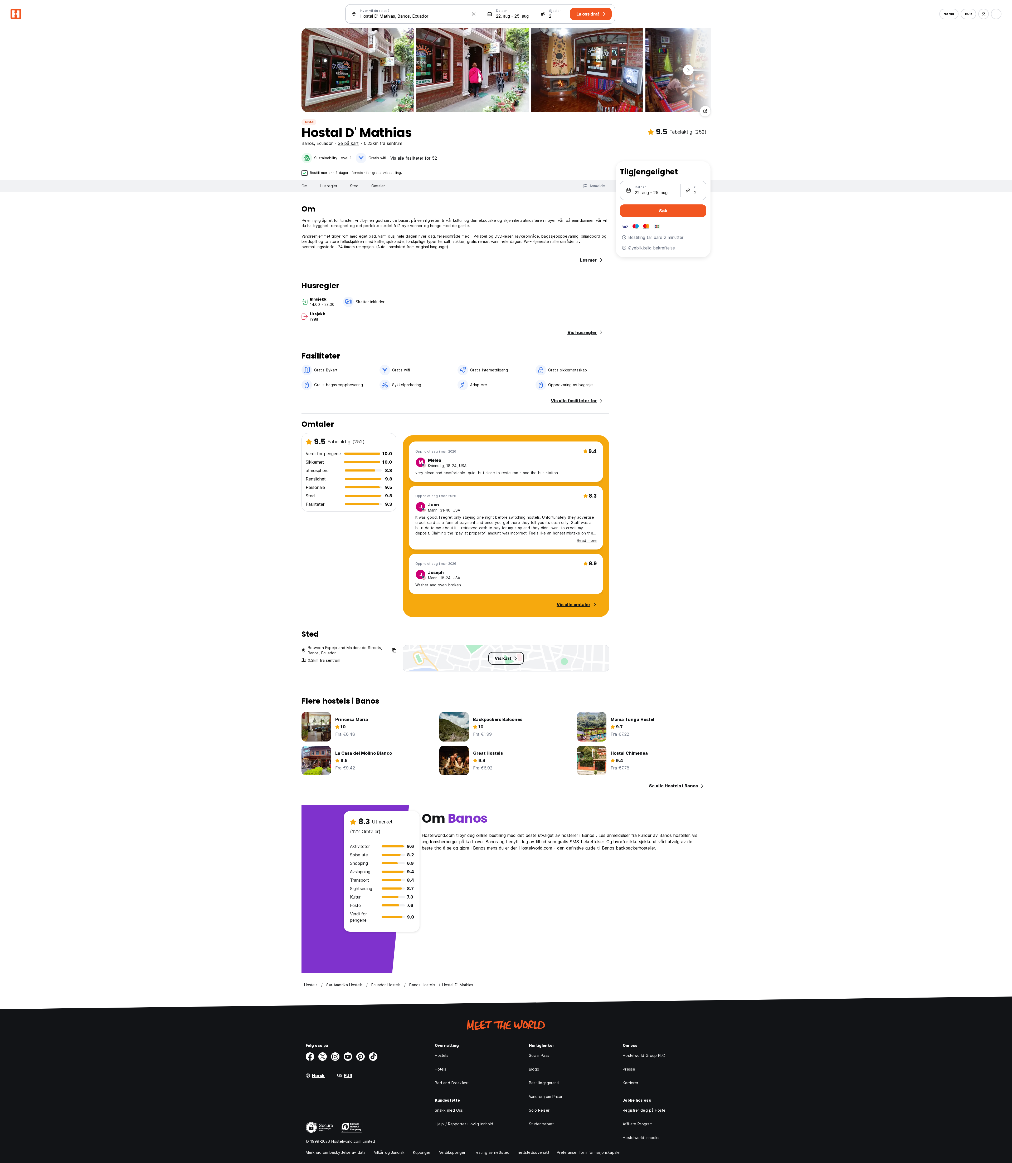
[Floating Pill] (688, 70)
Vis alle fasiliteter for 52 (413, 158)
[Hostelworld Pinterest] (360, 1056)
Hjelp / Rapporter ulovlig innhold (464, 1124)
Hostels (441, 1055)
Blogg (534, 1069)
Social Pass (539, 1055)
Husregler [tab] (328, 186)
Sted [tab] (354, 186)
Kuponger (422, 1152)
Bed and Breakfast (452, 1083)
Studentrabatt (541, 1124)
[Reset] (473, 14)
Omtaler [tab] (378, 186)
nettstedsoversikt (533, 1152)
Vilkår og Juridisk (389, 1152)
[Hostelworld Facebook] (310, 1056)
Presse (629, 1069)
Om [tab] (304, 186)
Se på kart (348, 143)
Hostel (309, 122)
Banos (307, 143)
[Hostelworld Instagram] (335, 1056)
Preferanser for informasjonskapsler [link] (589, 1152)
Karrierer (630, 1083)
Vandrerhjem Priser (546, 1096)
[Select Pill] (983, 14)
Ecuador (325, 143)
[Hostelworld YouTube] (348, 1056)
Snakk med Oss (449, 1110)
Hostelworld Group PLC (644, 1055)
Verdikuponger (452, 1152)
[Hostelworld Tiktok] (373, 1056)
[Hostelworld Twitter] (322, 1056)
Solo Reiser (539, 1110)
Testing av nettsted (491, 1152)
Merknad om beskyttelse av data (336, 1152)
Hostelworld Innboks (641, 1137)
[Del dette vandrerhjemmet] (705, 111)
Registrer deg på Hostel (644, 1110)
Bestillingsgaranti (544, 1083)
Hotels (440, 1069)
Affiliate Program (638, 1124)
